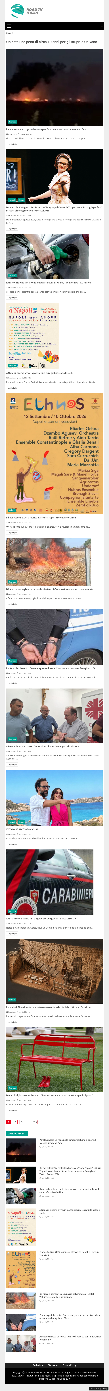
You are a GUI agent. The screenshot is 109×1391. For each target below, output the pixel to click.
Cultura (21, 200)
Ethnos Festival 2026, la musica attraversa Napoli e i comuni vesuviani (41, 517)
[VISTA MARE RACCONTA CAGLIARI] (54, 798)
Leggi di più (12, 144)
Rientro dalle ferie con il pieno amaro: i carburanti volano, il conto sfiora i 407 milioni (48, 282)
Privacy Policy (69, 1365)
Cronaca (12, 122)
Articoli (12, 200)
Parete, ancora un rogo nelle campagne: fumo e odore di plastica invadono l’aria (46, 129)
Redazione (38, 1365)
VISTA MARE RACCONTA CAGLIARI (22, 829)
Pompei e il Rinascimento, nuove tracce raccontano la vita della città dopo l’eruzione (48, 1007)
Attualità (12, 275)
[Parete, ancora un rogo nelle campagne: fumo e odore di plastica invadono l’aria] (54, 87)
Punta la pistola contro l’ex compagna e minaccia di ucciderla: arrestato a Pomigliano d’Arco (52, 668)
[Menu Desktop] (9, 26)
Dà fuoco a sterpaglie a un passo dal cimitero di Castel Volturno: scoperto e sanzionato (49, 589)
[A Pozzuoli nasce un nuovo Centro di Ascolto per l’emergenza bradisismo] (54, 716)
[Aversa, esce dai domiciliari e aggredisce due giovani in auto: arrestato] (54, 882)
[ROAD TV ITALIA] (26, 10)
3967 (35, 1122)
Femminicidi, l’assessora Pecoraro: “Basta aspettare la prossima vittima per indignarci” (49, 1095)
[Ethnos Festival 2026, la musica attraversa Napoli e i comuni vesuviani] (54, 453)
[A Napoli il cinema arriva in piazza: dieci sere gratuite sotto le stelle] (54, 336)
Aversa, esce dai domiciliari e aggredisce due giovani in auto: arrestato (41, 918)
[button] (102, 26)
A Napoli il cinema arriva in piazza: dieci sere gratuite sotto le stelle (39, 373)
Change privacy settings (98, 1389)
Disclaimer (53, 1365)
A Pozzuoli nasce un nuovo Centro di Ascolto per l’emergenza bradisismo (42, 746)
